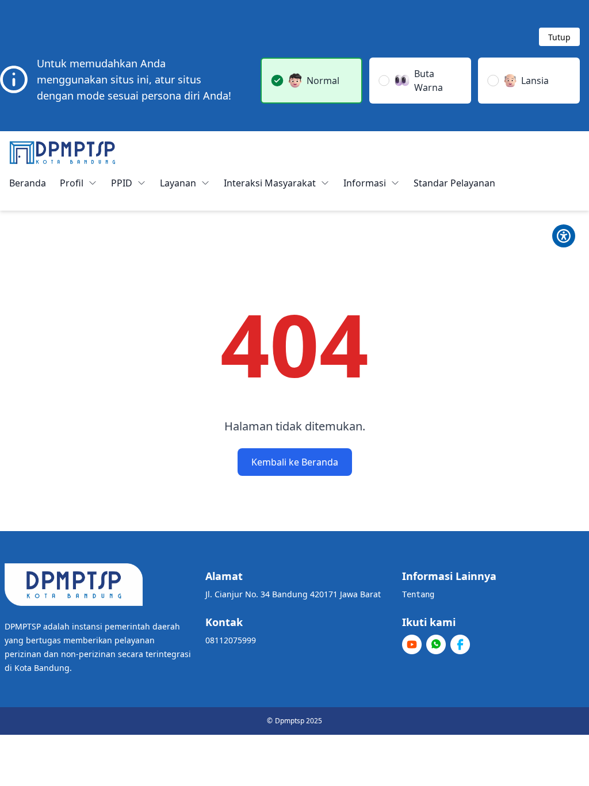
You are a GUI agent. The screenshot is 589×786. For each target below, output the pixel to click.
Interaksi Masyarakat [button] (270, 183)
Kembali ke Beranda (294, 462)
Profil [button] (71, 183)
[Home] (62, 152)
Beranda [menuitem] (27, 183)
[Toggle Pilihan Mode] (563, 235)
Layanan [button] (178, 183)
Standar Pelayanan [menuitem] (454, 183)
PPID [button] (121, 183)
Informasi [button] (364, 183)
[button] (311, 81)
